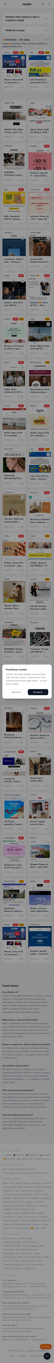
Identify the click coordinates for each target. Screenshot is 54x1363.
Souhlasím (38, 692)
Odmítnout (16, 692)
